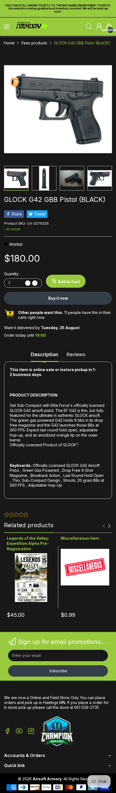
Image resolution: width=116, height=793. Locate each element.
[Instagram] (31, 731)
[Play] (57, 732)
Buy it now (58, 298)
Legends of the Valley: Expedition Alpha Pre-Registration (28, 543)
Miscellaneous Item (80, 538)
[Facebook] (7, 731)
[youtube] (19, 731)
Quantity (11, 273)
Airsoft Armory (47, 778)
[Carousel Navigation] (106, 526)
